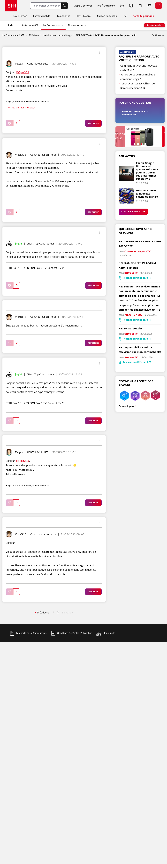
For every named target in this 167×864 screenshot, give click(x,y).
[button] (10, 123)
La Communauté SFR (13, 35)
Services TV (131, 273)
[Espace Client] (158, 5)
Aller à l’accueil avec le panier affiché (140, 5)
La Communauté (53, 25)
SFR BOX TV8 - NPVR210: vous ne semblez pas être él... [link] (107, 35)
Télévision (34, 35)
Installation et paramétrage (57, 35)
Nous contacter (77, 25)
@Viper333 (22, 72)
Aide (122, 5)
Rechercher (64, 5)
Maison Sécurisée (107, 16)
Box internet (20, 16)
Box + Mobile (84, 16)
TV (124, 16)
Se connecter (154, 25)
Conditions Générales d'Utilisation (74, 633)
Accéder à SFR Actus (133, 212)
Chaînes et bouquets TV (137, 251)
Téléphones (63, 16)
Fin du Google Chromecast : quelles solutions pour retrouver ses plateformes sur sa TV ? (147, 171)
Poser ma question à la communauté (135, 113)
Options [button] (156, 35)
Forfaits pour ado (143, 16)
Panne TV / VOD (133, 315)
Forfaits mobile (41, 16)
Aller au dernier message (20, 107)
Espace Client (158, 5)
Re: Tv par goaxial (130, 328)
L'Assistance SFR (29, 25)
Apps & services (83, 5)
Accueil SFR (11, 5)
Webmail (149, 5)
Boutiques (131, 5)
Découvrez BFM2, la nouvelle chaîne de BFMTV (147, 193)
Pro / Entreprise (106, 5)
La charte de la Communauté (31, 633)
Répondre (93, 123)
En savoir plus (126, 406)
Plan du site (109, 633)
